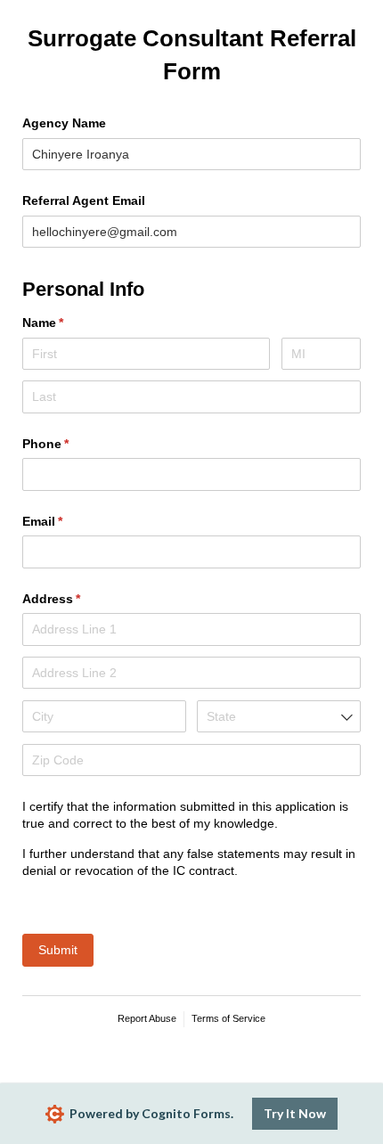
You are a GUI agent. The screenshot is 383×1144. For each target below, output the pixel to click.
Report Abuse (147, 1018)
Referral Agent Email (83, 200)
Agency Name (64, 123)
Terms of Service (228, 1018)
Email (68, 521)
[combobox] (279, 716)
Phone (71, 444)
